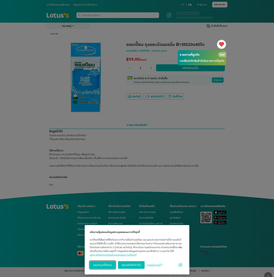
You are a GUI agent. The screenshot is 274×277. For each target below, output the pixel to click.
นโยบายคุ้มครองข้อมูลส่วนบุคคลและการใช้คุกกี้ (113, 255)
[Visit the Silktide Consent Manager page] (180, 265)
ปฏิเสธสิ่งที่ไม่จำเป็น (131, 265)
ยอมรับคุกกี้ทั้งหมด (102, 265)
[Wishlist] (221, 44)
